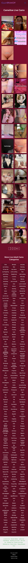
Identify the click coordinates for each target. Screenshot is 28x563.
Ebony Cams (13, 544)
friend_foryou (20, 116)
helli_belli (20, 221)
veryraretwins (7, 101)
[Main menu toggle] (25, 2)
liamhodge (7, 146)
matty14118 (20, 161)
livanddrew (20, 131)
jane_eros (7, 116)
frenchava (7, 161)
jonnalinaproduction (9, 176)
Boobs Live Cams (18, 542)
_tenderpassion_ (21, 71)
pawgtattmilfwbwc (9, 23)
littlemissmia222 (8, 38)
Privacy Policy (14, 556)
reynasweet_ (20, 236)
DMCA (14, 554)
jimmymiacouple (21, 86)
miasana (20, 146)
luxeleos (7, 191)
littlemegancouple (9, 71)
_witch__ (7, 53)
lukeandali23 (7, 236)
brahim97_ (7, 131)
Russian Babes (14, 539)
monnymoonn (20, 191)
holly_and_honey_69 (9, 86)
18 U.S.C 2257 (14, 553)
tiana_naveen (7, 206)
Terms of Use (14, 558)
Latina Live (21, 539)
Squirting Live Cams (15, 540)
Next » (17, 248)
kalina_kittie (20, 38)
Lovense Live (6, 539)
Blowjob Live (10, 542)
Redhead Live (6, 544)
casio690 (20, 101)
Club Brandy (6, 540)
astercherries (20, 23)
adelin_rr (7, 221)
